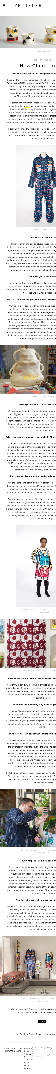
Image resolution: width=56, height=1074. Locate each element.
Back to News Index (45, 1034)
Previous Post (26, 1034)
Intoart (27, 106)
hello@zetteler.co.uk (13, 1048)
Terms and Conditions (36, 1051)
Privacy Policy (37, 1054)
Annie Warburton (28, 1012)
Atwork (36, 1058)
